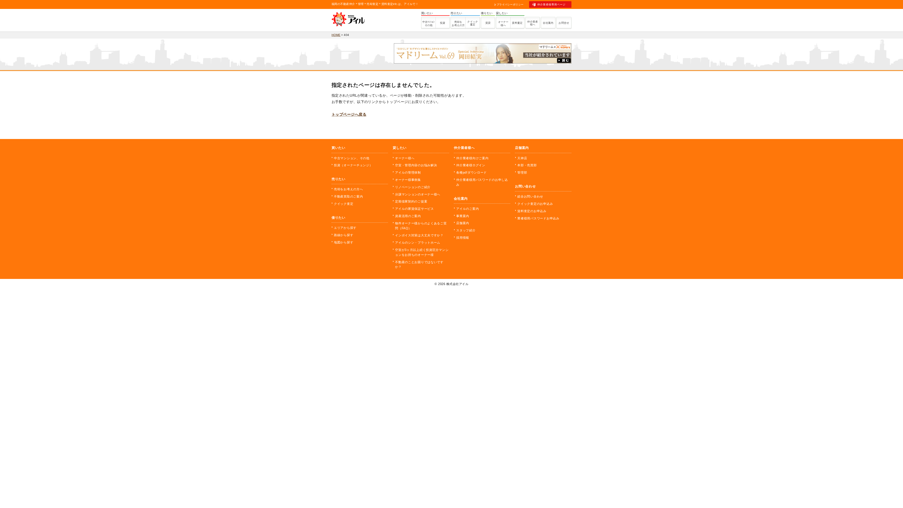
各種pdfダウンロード (471, 172)
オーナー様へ (503, 23)
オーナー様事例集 (408, 180)
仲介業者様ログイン (470, 165)
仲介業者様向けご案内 (472, 158)
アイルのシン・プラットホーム (417, 242)
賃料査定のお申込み (531, 211)
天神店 (522, 158)
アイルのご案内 (467, 208)
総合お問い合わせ (530, 196)
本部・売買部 (527, 165)
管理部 (522, 172)
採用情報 (462, 237)
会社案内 (548, 22)
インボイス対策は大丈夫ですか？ (419, 235)
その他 (428, 23)
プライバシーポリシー (510, 4)
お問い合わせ (525, 186)
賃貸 (488, 22)
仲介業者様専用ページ (551, 4)
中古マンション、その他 (351, 158)
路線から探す (343, 235)
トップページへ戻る (349, 114)
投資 (442, 22)
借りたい (338, 217)
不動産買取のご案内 (348, 196)
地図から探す (343, 242)
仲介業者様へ (532, 23)
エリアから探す (345, 228)
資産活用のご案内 (408, 216)
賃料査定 (517, 22)
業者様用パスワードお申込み (538, 218)
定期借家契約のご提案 (411, 201)
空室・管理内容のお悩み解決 (416, 165)
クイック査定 (472, 23)
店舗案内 (462, 223)
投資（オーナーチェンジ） (353, 165)
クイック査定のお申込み (535, 204)
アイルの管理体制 (408, 172)
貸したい (400, 148)
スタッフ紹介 (465, 230)
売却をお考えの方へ (348, 189)
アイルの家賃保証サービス (414, 208)
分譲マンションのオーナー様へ (417, 194)
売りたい (338, 179)
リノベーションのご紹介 (413, 187)
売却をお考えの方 (458, 23)
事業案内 (462, 216)
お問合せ (563, 22)
